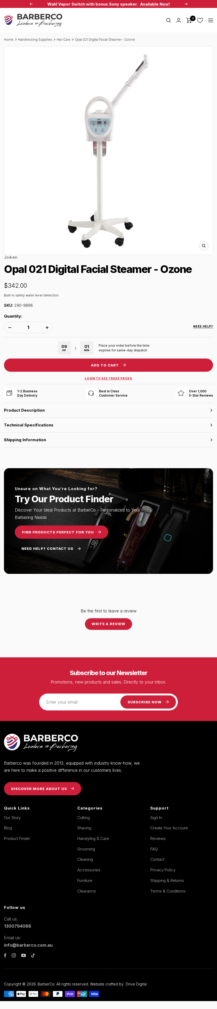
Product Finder (17, 838)
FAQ (154, 849)
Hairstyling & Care (93, 838)
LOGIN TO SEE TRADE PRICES (108, 378)
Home (8, 39)
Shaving (84, 827)
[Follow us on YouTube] (23, 955)
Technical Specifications (28, 424)
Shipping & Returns (167, 880)
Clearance (86, 891)
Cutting (83, 817)
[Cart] (189, 20)
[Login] (178, 20)
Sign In (156, 817)
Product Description (24, 410)
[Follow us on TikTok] (33, 955)
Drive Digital (136, 984)
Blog (8, 827)
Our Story (12, 817)
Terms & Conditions (168, 891)
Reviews (158, 838)
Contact (157, 859)
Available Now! (155, 4)
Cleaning (85, 859)
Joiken (10, 257)
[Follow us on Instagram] (14, 955)
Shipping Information (25, 439)
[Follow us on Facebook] (5, 955)
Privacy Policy (162, 869)
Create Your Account (169, 827)
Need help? (203, 326)
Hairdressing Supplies (35, 39)
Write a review (108, 624)
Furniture (84, 880)
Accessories (88, 869)
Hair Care (63, 39)
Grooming (86, 849)
